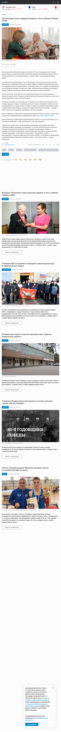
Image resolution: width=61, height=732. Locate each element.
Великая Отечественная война (48, 150)
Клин (4, 150)
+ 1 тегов (5, 154)
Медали (11, 150)
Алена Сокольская (30, 150)
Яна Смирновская (9, 144)
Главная (4, 14)
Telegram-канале (48, 115)
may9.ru (38, 115)
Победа (19, 150)
